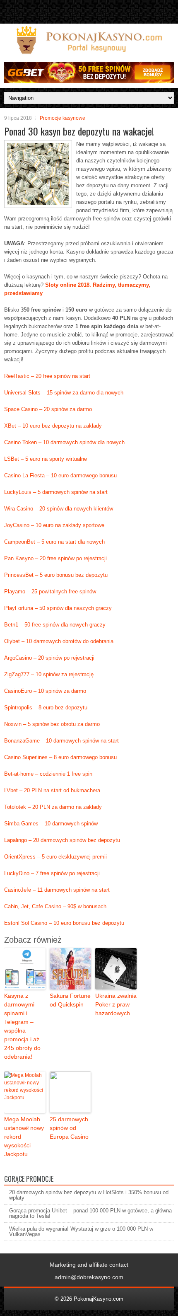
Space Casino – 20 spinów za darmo (48, 409)
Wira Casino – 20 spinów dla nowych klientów (58, 509)
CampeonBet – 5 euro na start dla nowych (54, 542)
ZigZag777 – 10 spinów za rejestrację (49, 674)
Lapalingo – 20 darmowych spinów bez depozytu (62, 840)
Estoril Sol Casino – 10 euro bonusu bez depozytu (64, 923)
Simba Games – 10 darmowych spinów (51, 823)
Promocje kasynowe (62, 118)
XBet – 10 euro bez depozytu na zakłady (53, 426)
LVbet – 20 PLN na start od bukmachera (52, 790)
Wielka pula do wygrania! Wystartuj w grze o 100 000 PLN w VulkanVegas (81, 1231)
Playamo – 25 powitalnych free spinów (50, 591)
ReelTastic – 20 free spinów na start (47, 376)
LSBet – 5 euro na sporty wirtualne (45, 459)
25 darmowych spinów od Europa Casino (69, 1128)
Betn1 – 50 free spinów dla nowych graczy (55, 625)
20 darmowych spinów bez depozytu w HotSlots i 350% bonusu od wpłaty (88, 1195)
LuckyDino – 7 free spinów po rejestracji (52, 873)
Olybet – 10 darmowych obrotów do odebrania (58, 641)
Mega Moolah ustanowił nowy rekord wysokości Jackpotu (24, 1136)
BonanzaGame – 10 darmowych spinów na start (61, 741)
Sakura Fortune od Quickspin (70, 1000)
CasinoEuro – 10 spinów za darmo (45, 691)
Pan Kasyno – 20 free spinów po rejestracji (55, 558)
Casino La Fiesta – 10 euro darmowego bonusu (60, 475)
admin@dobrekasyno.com (89, 1277)
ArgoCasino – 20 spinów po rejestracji (49, 658)
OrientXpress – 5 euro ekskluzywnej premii (55, 857)
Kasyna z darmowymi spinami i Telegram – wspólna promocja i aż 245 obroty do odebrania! (22, 1026)
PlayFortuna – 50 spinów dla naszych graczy (58, 608)
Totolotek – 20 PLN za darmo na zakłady (53, 807)
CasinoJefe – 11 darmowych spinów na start (57, 890)
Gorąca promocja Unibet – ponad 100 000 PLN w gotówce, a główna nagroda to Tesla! (90, 1213)
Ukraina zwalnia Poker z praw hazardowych (116, 1004)
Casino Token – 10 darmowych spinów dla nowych (64, 442)
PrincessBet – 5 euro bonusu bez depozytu (56, 575)
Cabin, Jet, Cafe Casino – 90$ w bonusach (55, 906)
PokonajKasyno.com (98, 1299)
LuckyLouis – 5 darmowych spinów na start (56, 492)
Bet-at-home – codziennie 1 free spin (48, 774)
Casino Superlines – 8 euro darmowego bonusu (60, 757)
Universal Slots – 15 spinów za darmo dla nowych (63, 392)
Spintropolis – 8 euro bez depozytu (45, 707)
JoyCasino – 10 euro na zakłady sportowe (54, 525)
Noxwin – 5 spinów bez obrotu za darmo (52, 724)
